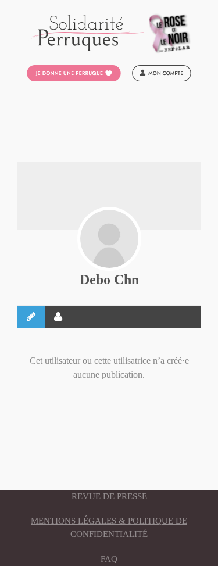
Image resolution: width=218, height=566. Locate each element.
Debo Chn (109, 279)
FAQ (109, 559)
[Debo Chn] (109, 239)
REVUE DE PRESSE (109, 496)
